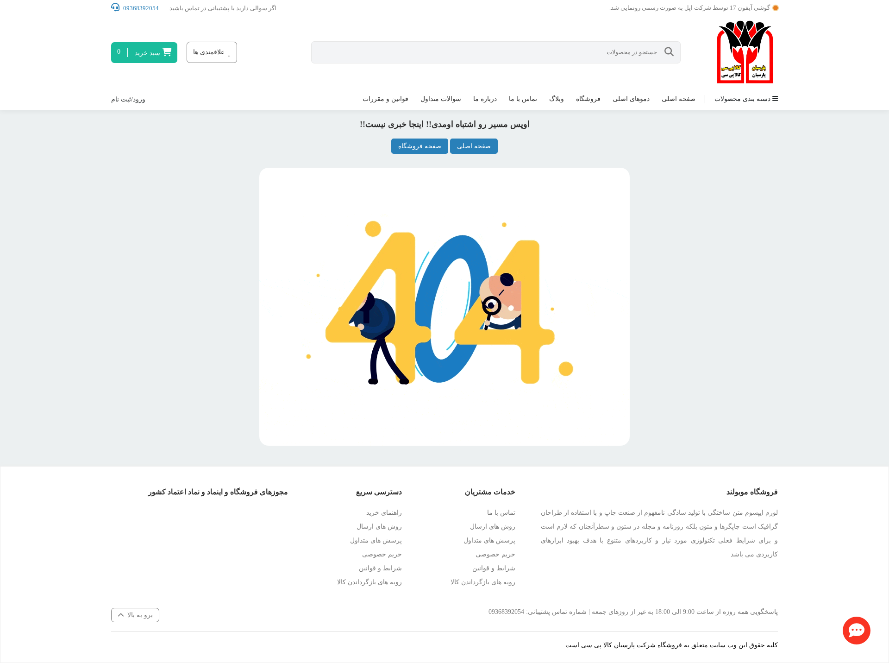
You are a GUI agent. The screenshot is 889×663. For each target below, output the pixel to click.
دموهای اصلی (631, 98)
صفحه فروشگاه (419, 146)
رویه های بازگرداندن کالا (483, 582)
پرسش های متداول (489, 540)
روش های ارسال (492, 526)
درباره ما (485, 98)
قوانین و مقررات (385, 98)
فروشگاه (588, 98)
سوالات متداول (440, 98)
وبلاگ (556, 98)
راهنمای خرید (384, 512)
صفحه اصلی (678, 98)
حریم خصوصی (495, 554)
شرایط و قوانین (493, 568)
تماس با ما (523, 98)
